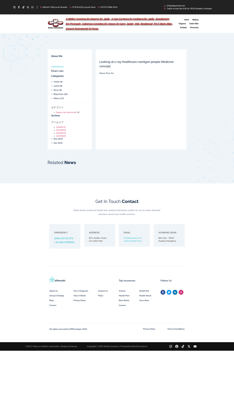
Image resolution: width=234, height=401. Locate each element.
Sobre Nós (194, 23)
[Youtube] (195, 346)
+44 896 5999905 (64, 242)
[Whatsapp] (32, 7)
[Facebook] (177, 346)
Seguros (182, 23)
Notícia (195, 20)
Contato (183, 27)
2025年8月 (61, 130)
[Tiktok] (23, 7)
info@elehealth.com (133, 238)
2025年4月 (61, 136)
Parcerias (194, 27)
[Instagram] (14, 7)
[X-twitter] (28, 7)
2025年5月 (61, 133)
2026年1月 (61, 127)
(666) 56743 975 (63, 238)
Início (186, 20)
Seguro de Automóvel (66, 112)
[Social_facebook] (19, 7)
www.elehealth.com (133, 241)
